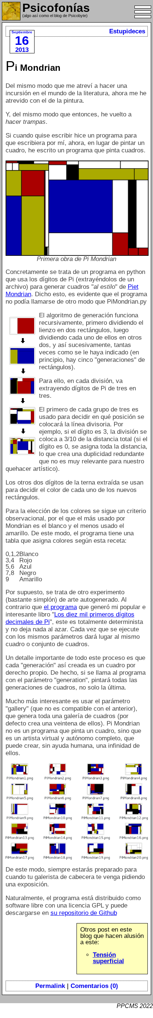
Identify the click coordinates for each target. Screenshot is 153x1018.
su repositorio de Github (84, 912)
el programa (60, 607)
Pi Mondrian (33, 68)
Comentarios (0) (94, 985)
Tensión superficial (108, 958)
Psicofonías (56, 7)
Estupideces (127, 31)
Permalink (50, 985)
